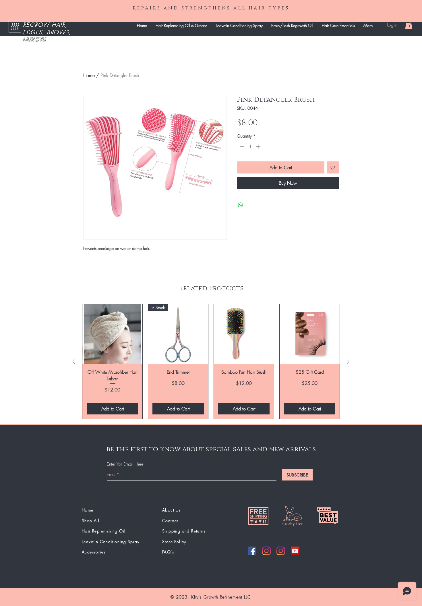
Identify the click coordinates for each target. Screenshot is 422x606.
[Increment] (259, 146)
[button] (408, 24)
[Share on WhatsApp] (240, 205)
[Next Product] (348, 361)
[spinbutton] (250, 146)
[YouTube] (295, 551)
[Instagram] (266, 551)
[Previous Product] (73, 361)
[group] (211, 361)
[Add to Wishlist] (333, 167)
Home (89, 75)
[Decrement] (241, 146)
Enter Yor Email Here (125, 464)
